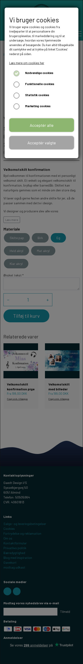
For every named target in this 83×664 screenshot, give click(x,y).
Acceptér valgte (41, 142)
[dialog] (41, 332)
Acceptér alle (41, 125)
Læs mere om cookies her (26, 63)
